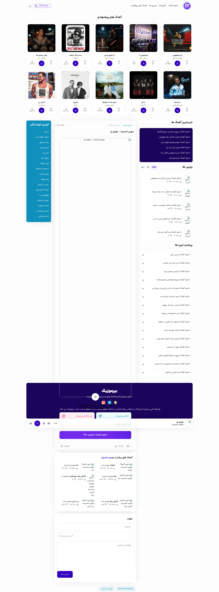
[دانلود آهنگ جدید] (186, 5)
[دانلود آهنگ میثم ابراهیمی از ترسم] (177, 85)
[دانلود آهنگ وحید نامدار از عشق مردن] (109, 38)
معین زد (45, 153)
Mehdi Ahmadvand (125, 588)
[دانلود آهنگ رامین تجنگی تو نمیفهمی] (177, 38)
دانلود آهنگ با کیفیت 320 (95, 435)
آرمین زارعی (44, 147)
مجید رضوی (44, 142)
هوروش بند (44, 195)
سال (143, 167)
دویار (46, 131)
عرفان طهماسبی (42, 137)
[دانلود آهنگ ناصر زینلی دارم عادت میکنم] (109, 85)
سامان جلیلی (43, 216)
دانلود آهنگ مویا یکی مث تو (178, 147)
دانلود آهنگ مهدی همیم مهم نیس (175, 142)
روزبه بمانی (44, 174)
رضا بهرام (45, 179)
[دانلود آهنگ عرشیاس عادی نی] (41, 85)
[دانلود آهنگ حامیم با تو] (143, 85)
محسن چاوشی (43, 211)
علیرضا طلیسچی (42, 189)
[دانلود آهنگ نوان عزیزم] (75, 85)
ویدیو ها (153, 5)
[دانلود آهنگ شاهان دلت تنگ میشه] (75, 38)
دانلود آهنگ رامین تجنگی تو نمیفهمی (174, 137)
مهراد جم (45, 158)
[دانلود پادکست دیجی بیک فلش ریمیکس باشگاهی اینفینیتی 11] (143, 38)
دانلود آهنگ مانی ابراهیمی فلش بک (175, 152)
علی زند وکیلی (43, 184)
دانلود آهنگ (173, 5)
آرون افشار (44, 163)
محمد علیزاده (43, 205)
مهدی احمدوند (107, 457)
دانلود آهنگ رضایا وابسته (179, 158)
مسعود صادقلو (42, 168)
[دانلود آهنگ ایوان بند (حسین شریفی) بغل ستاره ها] (41, 38)
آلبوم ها (162, 5)
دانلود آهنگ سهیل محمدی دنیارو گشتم (173, 131)
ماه (148, 167)
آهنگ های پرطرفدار (139, 5)
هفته (154, 167)
